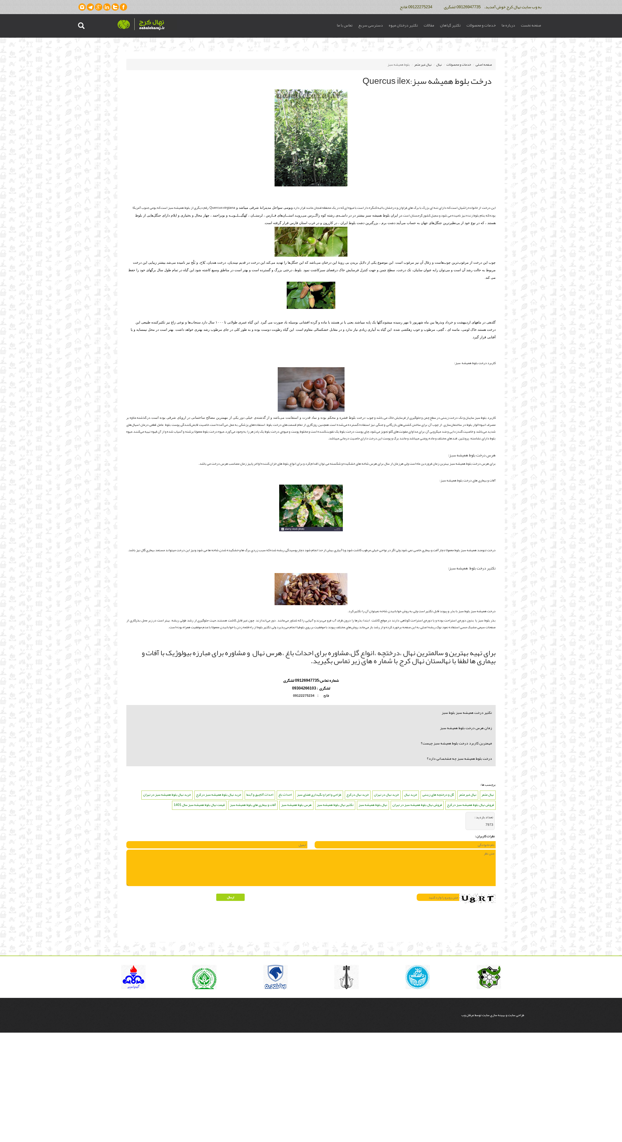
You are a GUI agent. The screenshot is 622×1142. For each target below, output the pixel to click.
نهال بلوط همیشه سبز (373, 804)
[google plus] (98, 7)
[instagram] (82, 7)
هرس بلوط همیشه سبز (296, 804)
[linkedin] (107, 7)
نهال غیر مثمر (423, 64)
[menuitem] (531, 26)
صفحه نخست (531, 25)
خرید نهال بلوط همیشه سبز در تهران (167, 794)
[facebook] (123, 7)
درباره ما (508, 25)
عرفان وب (468, 1014)
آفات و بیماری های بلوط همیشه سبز (253, 804)
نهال (439, 64)
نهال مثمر (488, 794)
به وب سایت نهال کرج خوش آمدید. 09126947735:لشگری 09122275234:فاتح (468, 7)
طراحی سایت (515, 1014)
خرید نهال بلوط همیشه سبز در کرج (218, 794)
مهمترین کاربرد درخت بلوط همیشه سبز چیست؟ (456, 743)
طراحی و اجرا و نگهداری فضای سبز (319, 794)
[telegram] (90, 7)
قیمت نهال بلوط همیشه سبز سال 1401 (199, 804)
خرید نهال (410, 794)
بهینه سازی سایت (494, 1014)
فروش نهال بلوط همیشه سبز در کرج (470, 804)
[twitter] (115, 7)
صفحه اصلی (483, 64)
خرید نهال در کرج (357, 794)
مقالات (429, 25)
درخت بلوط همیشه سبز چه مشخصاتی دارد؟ (459, 758)
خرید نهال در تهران (386, 794)
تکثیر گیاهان (450, 25)
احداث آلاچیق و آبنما (259, 794)
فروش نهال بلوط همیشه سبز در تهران (417, 804)
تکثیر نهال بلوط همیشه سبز (335, 804)
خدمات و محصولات (481, 25)
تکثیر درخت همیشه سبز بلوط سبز (467, 712)
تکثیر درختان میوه (403, 25)
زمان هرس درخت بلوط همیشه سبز (466, 728)
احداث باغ (285, 794)
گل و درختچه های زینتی (438, 794)
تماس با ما (345, 25)
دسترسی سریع (370, 25)
